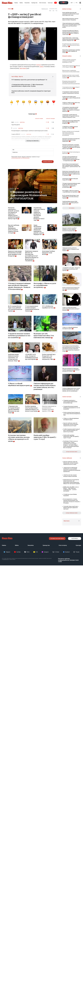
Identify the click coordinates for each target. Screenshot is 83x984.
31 (52, 411)
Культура (50, 2)
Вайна (21, 2)
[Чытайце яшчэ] (53, 77)
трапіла (38, 64)
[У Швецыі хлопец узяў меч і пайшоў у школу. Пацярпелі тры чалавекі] (71, 242)
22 (12, 8)
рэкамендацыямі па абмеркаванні (20, 158)
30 (47, 254)
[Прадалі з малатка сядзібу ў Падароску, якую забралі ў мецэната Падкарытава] (71, 222)
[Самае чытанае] (80, 396)
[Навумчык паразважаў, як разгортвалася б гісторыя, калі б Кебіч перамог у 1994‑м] (49, 403)
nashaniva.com (6, 559)
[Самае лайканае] (80, 458)
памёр (41, 66)
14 (19, 337)
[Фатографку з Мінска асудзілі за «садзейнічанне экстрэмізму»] (45, 277)
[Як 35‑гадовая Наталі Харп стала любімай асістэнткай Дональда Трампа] (15, 303)
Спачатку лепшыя (50, 118)
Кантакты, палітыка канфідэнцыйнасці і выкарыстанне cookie (68, 560)
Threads (77, 552)
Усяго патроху (42, 2)
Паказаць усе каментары (33, 140)
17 (54, 307)
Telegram (8, 552)
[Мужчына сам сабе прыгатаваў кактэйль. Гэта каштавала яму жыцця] (45, 327)
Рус (56, 10)
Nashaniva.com (45, 8)
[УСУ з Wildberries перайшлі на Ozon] (49, 303)
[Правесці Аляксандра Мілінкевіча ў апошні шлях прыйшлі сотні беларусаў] (15, 250)
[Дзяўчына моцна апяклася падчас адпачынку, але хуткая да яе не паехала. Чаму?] (15, 352)
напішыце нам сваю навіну (57, 538)
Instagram (46, 552)
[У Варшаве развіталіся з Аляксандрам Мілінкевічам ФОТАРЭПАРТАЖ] (32, 186)
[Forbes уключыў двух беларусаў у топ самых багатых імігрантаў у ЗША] (49, 352)
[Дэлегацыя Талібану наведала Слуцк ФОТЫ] (49, 250)
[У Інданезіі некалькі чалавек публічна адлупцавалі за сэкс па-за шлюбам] (20, 327)
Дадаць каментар (47, 161)
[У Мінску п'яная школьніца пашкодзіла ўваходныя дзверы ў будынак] (71, 302)
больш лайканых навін (71, 512)
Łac (53, 10)
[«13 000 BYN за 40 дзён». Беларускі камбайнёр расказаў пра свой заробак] (32, 352)
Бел (72, 2)
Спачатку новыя (39, 118)
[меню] (80, 3)
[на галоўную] (7, 3)
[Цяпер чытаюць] (80, 9)
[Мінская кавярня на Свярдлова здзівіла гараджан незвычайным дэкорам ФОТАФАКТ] (71, 363)
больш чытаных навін (71, 451)
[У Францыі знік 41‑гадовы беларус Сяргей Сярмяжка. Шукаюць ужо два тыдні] (15, 403)
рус (76, 2)
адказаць (22, 122)
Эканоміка (27, 2)
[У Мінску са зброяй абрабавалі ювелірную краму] (20, 378)
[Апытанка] (79, 521)
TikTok (27, 552)
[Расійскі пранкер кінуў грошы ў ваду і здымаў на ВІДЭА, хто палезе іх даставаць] (32, 403)
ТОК (37, 552)
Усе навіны (71, 208)
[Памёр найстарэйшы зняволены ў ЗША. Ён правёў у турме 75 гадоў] (45, 429)
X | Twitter (56, 552)
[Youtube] (55, 3)
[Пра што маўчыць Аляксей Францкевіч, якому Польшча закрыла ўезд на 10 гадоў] (20, 229)
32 (67, 270)
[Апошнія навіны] (80, 56)
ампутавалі (23, 68)
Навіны (16, 2)
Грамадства (34, 2)
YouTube (18, 552)
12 (33, 260)
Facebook (67, 552)
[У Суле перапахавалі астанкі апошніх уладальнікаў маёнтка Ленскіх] (32, 303)
